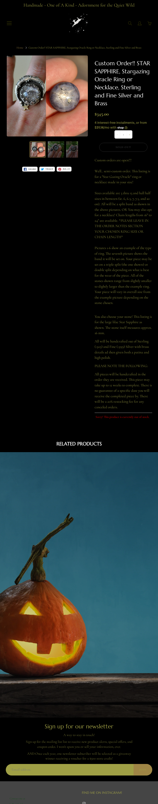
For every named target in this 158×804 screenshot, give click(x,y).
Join (142, 769)
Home (20, 47)
